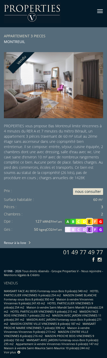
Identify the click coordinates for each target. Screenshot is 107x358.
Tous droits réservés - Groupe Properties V (50, 271)
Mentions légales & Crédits (21, 275)
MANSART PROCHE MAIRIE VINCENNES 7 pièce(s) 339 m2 (50, 326)
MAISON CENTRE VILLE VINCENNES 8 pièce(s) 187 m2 (45, 324)
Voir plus (10, 352)
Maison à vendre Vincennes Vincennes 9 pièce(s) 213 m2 (47, 330)
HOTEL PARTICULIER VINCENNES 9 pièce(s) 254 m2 (51, 293)
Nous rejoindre (91, 271)
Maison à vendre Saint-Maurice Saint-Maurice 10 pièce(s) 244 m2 (47, 348)
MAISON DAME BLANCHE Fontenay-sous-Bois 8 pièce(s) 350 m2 (50, 297)
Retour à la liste (15, 243)
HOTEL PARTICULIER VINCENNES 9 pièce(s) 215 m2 (43, 311)
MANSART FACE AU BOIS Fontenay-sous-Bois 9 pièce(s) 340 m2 (46, 291)
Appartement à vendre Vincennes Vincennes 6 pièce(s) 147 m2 (57, 344)
